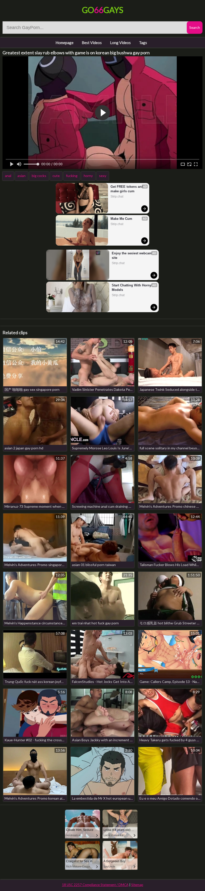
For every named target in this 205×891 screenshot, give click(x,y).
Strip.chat (116, 196)
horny (88, 175)
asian (22, 175)
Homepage (65, 42)
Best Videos (92, 42)
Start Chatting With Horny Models (132, 287)
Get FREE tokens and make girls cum (127, 189)
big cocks (39, 175)
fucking (72, 175)
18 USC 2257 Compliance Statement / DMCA (95, 885)
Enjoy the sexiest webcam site (132, 255)
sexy (102, 175)
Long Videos (120, 42)
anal (8, 175)
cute (56, 175)
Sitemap (137, 885)
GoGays (102, 10)
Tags (143, 42)
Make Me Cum (121, 219)
